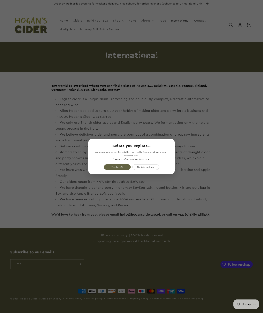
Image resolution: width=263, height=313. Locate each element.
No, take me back (145, 167)
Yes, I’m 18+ (117, 167)
